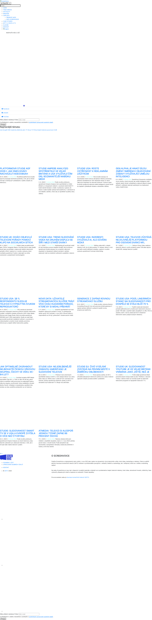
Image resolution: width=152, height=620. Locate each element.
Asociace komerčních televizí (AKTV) (78, 477)
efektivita (20, 130)
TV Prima (34, 130)
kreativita (14, 130)
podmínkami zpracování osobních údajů (41, 122)
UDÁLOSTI (6, 15)
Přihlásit (3, 124)
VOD (9, 130)
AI (54, 130)
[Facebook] (13, 45)
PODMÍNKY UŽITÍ (8, 462)
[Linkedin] (13, 69)
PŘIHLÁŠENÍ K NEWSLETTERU (9, 120)
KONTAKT (6, 27)
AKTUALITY (6, 11)
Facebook (6, 109)
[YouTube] (13, 93)
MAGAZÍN (6, 13)
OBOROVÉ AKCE (11, 17)
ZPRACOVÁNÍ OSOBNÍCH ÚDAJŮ (13, 464)
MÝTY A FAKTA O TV (9, 23)
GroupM (5, 130)
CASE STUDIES (7, 21)
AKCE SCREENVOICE (12, 19)
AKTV (6, 471)
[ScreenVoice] (4, 1)
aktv (24, 130)
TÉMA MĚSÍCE (7, 10)
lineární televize (42, 130)
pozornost (50, 130)
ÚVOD (5, 8)
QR (56, 130)
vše (1, 130)
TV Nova (28, 130)
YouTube (6, 116)
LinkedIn (5, 113)
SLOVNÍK (5, 25)
